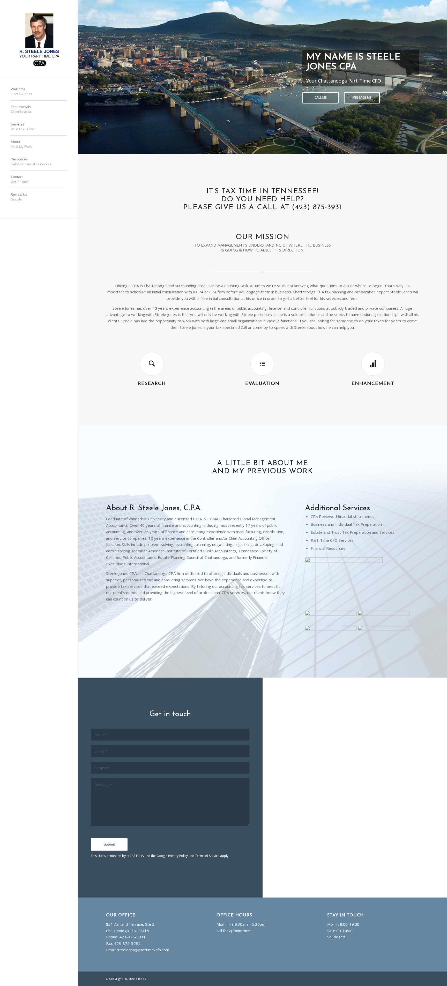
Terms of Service (207, 856)
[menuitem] (39, 92)
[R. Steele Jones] (38, 38)
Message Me (362, 97)
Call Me (320, 97)
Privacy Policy (178, 856)
